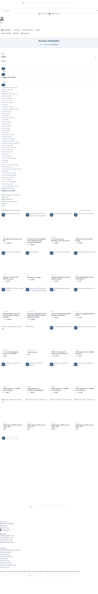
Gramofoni (5, 132)
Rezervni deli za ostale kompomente (11, 169)
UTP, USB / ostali (6, 156)
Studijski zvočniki (7, 111)
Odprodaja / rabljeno (7, 102)
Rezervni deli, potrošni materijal (10, 164)
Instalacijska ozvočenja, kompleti (10, 109)
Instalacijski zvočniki (7, 106)
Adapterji (5, 160)
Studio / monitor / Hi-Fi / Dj (9, 173)
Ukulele (4, 91)
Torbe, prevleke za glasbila (9, 181)
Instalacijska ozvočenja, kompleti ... (11, 143)
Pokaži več (4, 188)
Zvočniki (5, 104)
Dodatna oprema (6, 126)
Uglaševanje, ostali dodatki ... (9, 94)
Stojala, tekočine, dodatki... (9, 147)
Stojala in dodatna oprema (9, 175)
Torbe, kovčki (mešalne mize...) (10, 186)
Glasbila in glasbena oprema (9, 87)
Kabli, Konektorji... (7, 151)
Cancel (3, 205)
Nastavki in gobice (7, 121)
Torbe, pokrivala (6, 100)
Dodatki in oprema (7, 149)
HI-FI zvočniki (6, 130)
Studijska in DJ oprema (8, 134)
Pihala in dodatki (6, 96)
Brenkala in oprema (7, 89)
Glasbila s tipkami (7, 98)
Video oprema (6, 113)
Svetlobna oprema (7, 145)
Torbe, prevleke (6, 179)
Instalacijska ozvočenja (8, 139)
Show (4, 203)
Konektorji (5, 154)
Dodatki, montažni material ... (9, 141)
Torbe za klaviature (7, 184)
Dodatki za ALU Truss (7, 177)
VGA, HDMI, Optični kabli (8, 158)
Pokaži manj (11, 188)
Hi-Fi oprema (5, 128)
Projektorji (5, 115)
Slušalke (5, 171)
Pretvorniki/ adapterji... (8, 117)
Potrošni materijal (7, 166)
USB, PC (4, 162)
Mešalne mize (6, 124)
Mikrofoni (5, 119)
